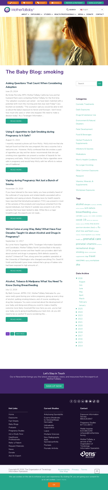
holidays (96, 231)
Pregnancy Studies (16, 430)
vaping (87, 261)
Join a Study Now (16, 434)
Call (14, 3)
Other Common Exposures (87, 170)
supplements (80, 256)
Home (11, 414)
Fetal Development (84, 129)
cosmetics (99, 216)
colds (93, 216)
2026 (80, 278)
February (83, 302)
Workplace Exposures (85, 190)
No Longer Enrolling (84, 165)
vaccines (80, 260)
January (82, 305)
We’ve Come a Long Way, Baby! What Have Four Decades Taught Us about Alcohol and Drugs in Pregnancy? (33, 232)
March (81, 298)
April (81, 295)
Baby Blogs (13, 424)
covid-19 (81, 220)
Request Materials (16, 446)
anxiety (99, 205)
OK (54, 485)
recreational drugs (85, 248)
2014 (80, 345)
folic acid (84, 231)
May (81, 292)
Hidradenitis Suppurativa (49, 426)
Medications (81, 154)
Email (56, 3)
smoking (80, 252)
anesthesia (93, 204)
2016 (80, 339)
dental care (89, 220)
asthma (78, 208)
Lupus (46, 431)
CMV (89, 216)
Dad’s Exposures (83, 109)
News (11, 449)
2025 (80, 308)
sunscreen (92, 252)
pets (82, 239)
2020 (80, 325)
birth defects (90, 208)
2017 (80, 335)
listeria (93, 235)
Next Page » (20, 334)
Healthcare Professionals (14, 438)
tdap (86, 256)
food (90, 230)
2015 (80, 342)
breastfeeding (83, 212)
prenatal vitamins (86, 244)
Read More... (16, 121)
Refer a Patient (74, 3)
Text (28, 3)
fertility (87, 224)
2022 (80, 319)
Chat (42, 3)
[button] (71, 9)
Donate (12, 452)
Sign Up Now (54, 386)
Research (80, 176)
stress (86, 252)
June (81, 288)
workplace (94, 260)
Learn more (61, 479)
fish (96, 227)
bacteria (82, 208)
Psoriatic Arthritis (51, 448)
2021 (80, 322)
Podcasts (12, 427)
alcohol (80, 204)
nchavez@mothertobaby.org (89, 434)
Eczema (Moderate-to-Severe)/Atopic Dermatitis (52, 419)
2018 (80, 332)
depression (95, 220)
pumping (99, 244)
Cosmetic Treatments (85, 104)
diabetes (78, 224)
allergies (87, 204)
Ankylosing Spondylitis (53, 414)
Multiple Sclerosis (51, 434)
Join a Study (95, 3)
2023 (80, 315)
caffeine (94, 212)
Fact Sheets (13, 421)
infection (78, 235)
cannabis (79, 216)
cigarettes (85, 216)
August (82, 281)
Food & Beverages (83, 134)
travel (92, 256)
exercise (82, 224)
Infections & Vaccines (84, 149)
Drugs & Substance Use (86, 115)
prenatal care (92, 239)
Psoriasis (47, 445)
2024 (80, 312)
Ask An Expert (15, 456)
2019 (80, 329)
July (80, 285)
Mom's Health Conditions (86, 159)
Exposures (13, 417)
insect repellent (86, 235)
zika (78, 264)
